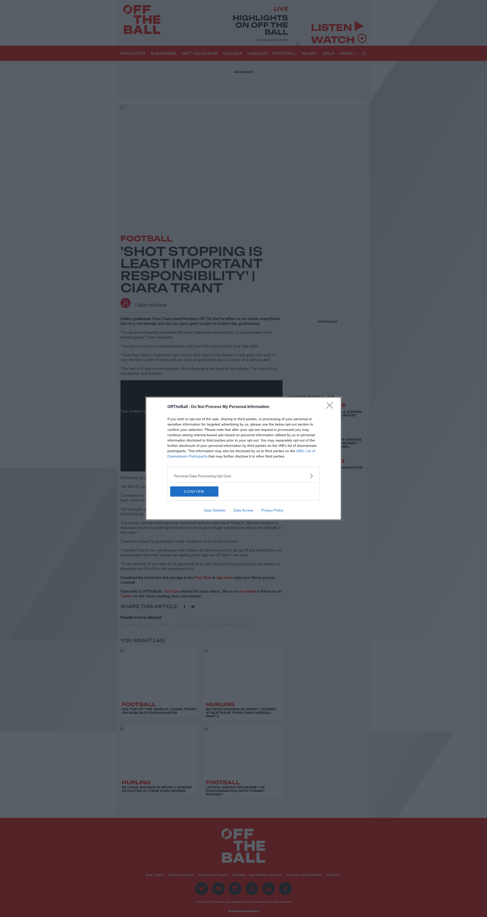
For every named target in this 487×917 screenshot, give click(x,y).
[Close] (331, 407)
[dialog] (243, 458)
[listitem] (243, 476)
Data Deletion (215, 510)
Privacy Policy (272, 510)
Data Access (243, 510)
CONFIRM (194, 491)
